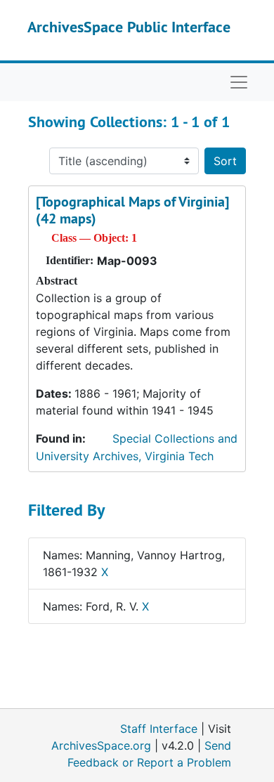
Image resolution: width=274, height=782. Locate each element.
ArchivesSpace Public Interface (128, 27)
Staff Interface (158, 729)
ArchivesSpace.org (101, 745)
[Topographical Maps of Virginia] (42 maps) (132, 210)
